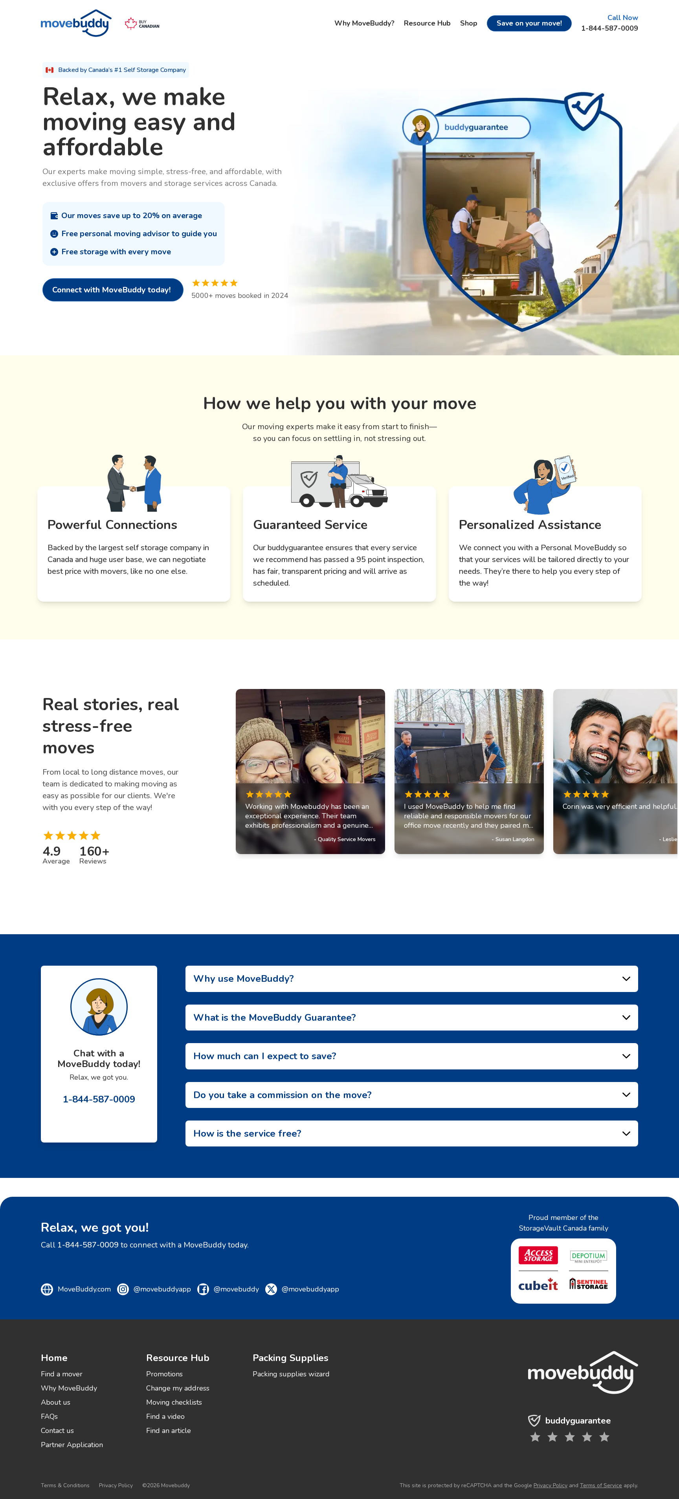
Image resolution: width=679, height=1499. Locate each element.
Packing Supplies (290, 1358)
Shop (468, 23)
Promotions (164, 1374)
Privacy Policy (116, 1485)
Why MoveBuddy (69, 1388)
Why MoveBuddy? (364, 23)
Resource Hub (427, 23)
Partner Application (72, 1444)
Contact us (57, 1430)
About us (55, 1402)
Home (54, 1358)
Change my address (177, 1388)
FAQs (49, 1416)
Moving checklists (174, 1402)
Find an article (168, 1430)
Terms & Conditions (65, 1485)
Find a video (165, 1416)
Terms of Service (601, 1485)
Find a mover (62, 1374)
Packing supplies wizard (291, 1374)
